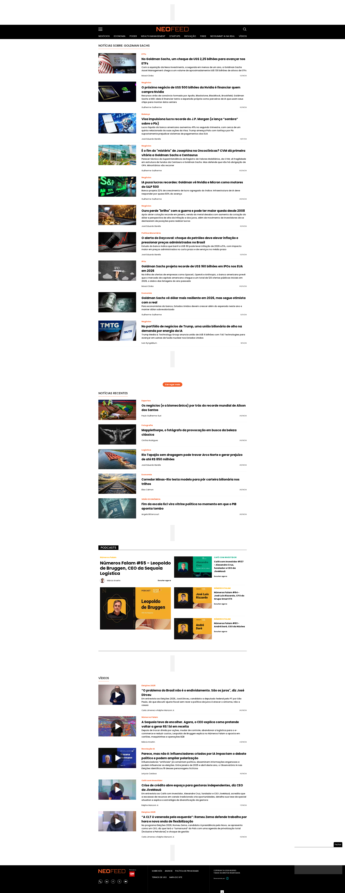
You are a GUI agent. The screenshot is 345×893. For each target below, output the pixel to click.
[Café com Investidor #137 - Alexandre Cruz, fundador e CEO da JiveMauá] (193, 567)
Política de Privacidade (187, 871)
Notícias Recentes (113, 393)
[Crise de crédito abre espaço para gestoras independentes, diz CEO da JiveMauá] (117, 790)
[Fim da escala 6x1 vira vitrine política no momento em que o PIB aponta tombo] (117, 508)
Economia (119, 36)
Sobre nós (157, 871)
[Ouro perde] (117, 215)
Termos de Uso (159, 877)
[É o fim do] (117, 155)
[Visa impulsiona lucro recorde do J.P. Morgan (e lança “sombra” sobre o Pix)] (117, 123)
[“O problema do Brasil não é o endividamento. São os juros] (117, 695)
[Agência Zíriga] (227, 878)
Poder (133, 36)
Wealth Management (153, 36)
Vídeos (243, 36)
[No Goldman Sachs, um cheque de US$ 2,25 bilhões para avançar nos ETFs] (117, 63)
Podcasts (108, 548)
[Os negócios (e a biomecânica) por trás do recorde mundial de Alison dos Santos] (117, 410)
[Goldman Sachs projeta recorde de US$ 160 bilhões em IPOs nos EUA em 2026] (117, 271)
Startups (174, 36)
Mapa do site (175, 877)
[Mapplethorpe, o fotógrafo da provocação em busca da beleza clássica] (117, 434)
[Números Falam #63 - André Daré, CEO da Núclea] (193, 628)
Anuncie (168, 871)
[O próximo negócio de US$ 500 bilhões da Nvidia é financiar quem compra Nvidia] (117, 92)
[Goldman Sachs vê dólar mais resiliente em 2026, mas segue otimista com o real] (117, 302)
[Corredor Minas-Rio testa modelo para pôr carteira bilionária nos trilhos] (117, 484)
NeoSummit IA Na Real (222, 36)
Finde (203, 36)
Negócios (104, 36)
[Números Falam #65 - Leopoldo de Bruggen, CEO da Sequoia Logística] (135, 608)
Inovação (190, 36)
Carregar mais (172, 384)
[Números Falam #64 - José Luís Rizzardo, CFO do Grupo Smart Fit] (193, 598)
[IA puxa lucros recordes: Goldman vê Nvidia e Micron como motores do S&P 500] (117, 186)
